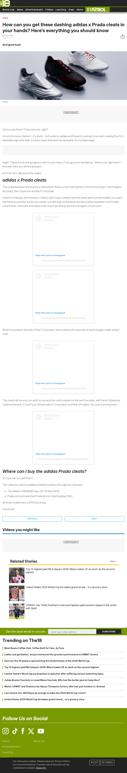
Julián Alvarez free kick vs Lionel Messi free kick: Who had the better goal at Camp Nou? (52, 680)
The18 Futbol (97, 9)
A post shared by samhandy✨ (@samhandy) (63, 260)
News (20, 9)
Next (94, 518)
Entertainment (34, 9)
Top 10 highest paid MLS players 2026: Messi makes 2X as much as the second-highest (51, 667)
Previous (32, 518)
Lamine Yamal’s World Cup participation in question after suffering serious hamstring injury (53, 674)
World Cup (8, 9)
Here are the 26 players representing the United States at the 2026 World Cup (47, 661)
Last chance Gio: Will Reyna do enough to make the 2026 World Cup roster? (45, 693)
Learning (61, 9)
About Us (39, 741)
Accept (94, 762)
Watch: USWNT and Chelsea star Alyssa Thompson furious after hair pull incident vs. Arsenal (54, 686)
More (80, 9)
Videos (49, 9)
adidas (5, 101)
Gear (71, 9)
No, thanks (107, 762)
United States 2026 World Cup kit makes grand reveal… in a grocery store (66, 587)
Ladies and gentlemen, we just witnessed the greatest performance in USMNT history (51, 654)
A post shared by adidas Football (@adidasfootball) (64, 459)
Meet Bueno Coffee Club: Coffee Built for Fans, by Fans (34, 648)
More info (41, 767)
